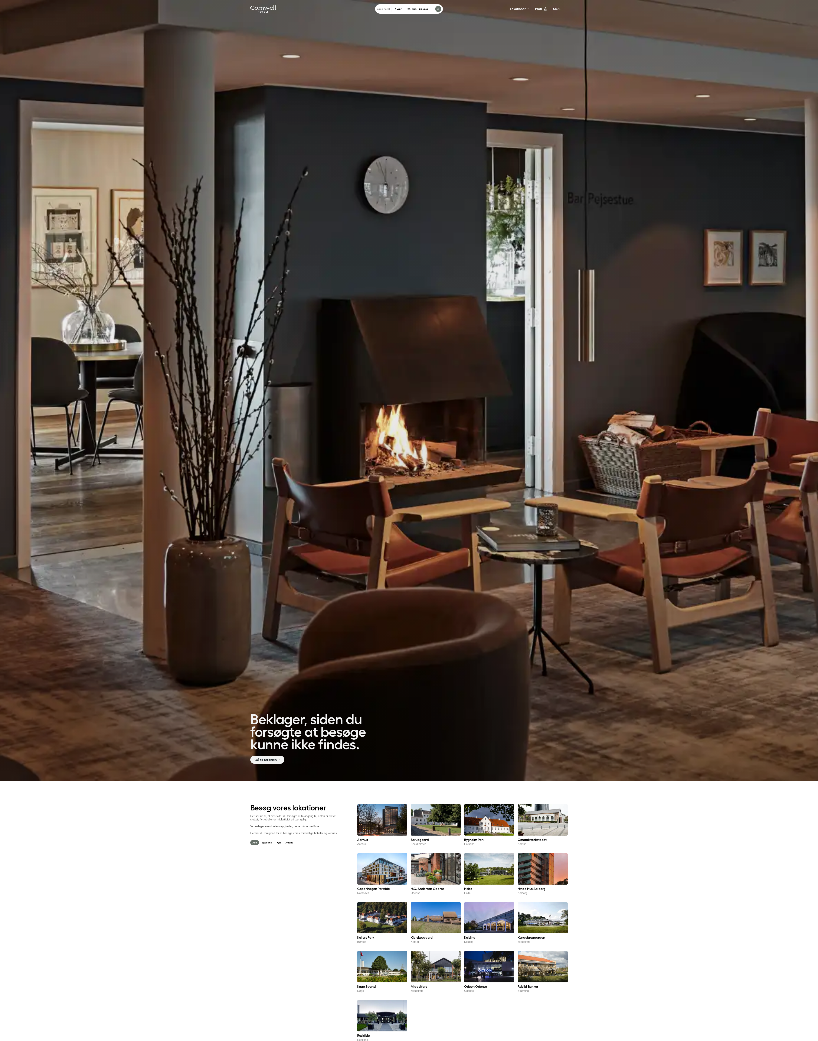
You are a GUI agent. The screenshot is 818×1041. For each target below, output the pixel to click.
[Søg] (438, 9)
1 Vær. (398, 8)
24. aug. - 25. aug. (418, 8)
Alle (254, 842)
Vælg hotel (383, 8)
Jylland (289, 842)
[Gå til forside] (263, 9)
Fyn (279, 842)
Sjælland (267, 842)
